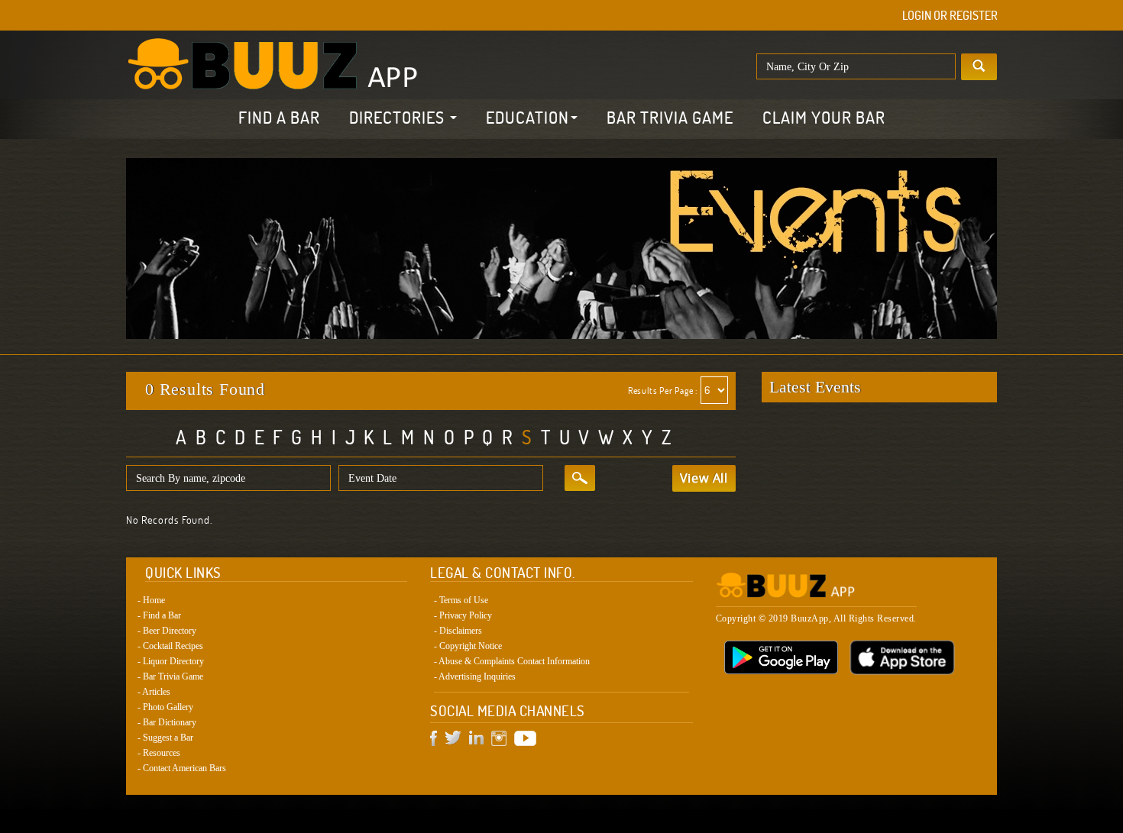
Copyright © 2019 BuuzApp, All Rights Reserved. (816, 618)
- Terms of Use (461, 600)
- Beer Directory (167, 630)
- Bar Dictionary (167, 722)
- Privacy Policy (463, 615)
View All (704, 478)
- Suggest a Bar (165, 737)
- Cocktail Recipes (170, 646)
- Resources (159, 752)
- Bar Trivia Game (170, 676)
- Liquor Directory (171, 661)
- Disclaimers (458, 630)
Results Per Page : (662, 390)
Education (527, 117)
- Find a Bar (159, 615)
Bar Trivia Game (670, 117)
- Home (151, 600)
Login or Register (950, 15)
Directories (398, 117)
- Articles (154, 691)
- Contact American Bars (182, 768)
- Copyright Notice (468, 646)
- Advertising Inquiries (475, 676)
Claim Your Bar (823, 117)
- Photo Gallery (165, 707)
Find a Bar (279, 117)
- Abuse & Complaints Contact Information (512, 661)
